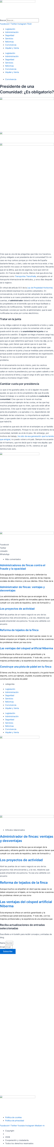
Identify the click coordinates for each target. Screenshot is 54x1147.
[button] (27, 544)
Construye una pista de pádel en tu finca (25, 666)
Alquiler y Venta (12, 48)
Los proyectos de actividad (17, 608)
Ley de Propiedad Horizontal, (40, 288)
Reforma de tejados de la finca (19, 630)
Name (3, 943)
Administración (12, 32)
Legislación (10, 29)
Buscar (3, 20)
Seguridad (9, 35)
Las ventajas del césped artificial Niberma (26, 648)
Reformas (9, 42)
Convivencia (10, 45)
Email (2, 947)
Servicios (9, 38)
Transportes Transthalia (25, 276)
